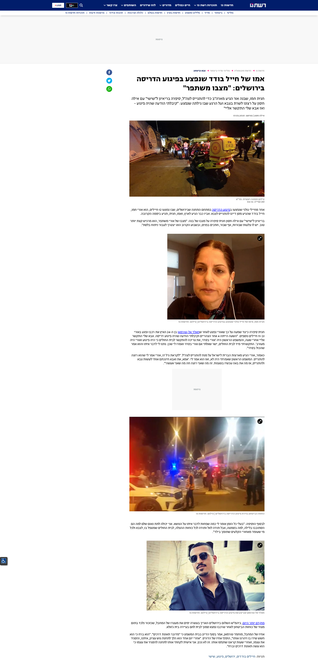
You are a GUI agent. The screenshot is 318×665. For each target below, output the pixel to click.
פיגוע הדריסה (221, 210)
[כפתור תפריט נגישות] (3, 560)
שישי (212, 657)
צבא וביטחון (200, 70)
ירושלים (230, 657)
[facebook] (109, 72)
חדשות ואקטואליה (242, 70)
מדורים (166, 5)
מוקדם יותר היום (254, 623)
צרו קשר (111, 5)
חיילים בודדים (246, 657)
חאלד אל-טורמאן (188, 332)
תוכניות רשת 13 (207, 5)
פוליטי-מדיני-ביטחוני (220, 70)
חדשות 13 (227, 5)
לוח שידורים (148, 5)
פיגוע (220, 657)
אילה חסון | (259, 115)
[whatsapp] (109, 89)
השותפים (130, 5)
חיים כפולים (182, 5)
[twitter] (109, 81)
